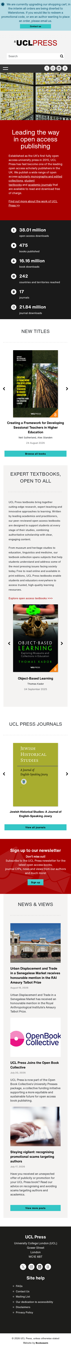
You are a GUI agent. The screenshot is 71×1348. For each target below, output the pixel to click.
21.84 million (32, 307)
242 (23, 276)
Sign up (35, 882)
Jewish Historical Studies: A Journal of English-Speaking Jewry (36, 813)
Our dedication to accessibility (34, 1302)
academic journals (40, 185)
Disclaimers (23, 1307)
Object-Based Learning (35, 678)
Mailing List (23, 1296)
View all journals (35, 827)
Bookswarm (42, 1343)
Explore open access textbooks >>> (31, 598)
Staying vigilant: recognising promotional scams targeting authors (32, 1156)
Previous (4, 388)
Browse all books (35, 453)
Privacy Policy (24, 1312)
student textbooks (22, 183)
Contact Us (22, 1291)
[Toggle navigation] (5, 68)
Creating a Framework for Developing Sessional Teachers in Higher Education (35, 427)
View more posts (35, 1208)
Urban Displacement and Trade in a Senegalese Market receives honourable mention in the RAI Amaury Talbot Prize (35, 975)
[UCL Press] (35, 43)
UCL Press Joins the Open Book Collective (34, 1065)
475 (23, 245)
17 (21, 291)
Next (67, 388)
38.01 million (32, 230)
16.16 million (32, 260)
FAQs (19, 1286)
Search (61, 56)
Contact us (35, 26)
